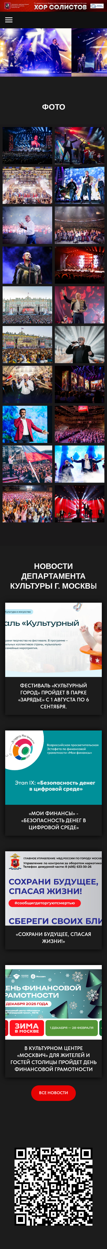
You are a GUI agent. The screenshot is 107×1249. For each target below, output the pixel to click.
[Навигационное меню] (8, 20)
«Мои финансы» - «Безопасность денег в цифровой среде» (53, 820)
